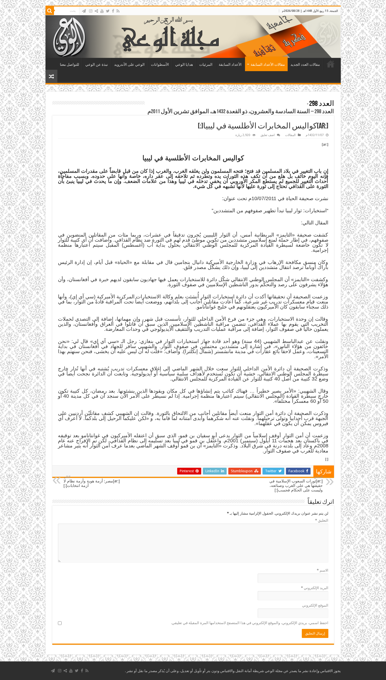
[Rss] (118, 11)
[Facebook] (113, 11)
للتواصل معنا (69, 64)
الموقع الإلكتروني (315, 605)
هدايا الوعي (184, 64)
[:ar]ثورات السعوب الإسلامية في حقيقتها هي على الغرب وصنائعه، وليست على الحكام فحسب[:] (296, 483)
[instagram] (90, 11)
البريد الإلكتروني (314, 588)
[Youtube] (102, 11)
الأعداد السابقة (230, 64)
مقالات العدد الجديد (305, 64)
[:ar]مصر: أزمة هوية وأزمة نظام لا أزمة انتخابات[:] (92, 481)
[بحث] (49, 10)
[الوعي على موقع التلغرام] (83, 11)
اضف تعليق (268, 135)
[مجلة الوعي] (193, 36)
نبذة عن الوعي (96, 64)
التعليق (321, 520)
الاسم (322, 570)
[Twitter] (107, 11)
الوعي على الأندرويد (129, 64)
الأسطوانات (160, 64)
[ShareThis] (96, 11)
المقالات (290, 135)
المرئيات (205, 64)
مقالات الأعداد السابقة (268, 64)
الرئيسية (330, 64)
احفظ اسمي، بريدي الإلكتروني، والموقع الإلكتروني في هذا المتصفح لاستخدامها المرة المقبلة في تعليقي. (249, 623)
